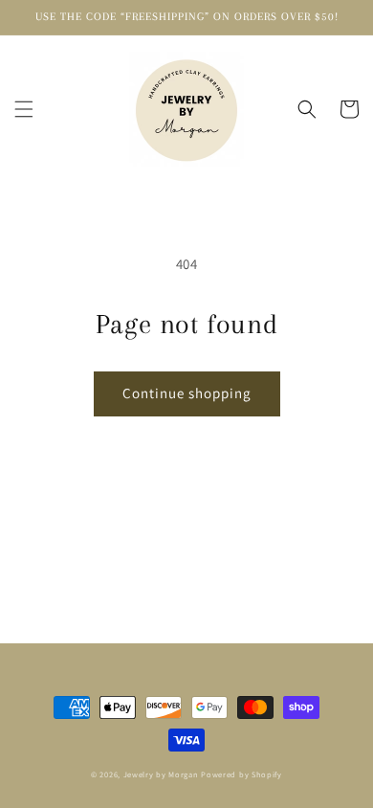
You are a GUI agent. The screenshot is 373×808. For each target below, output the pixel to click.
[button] (24, 109)
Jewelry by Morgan (161, 774)
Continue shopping (187, 393)
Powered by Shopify (241, 774)
